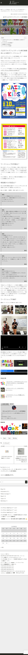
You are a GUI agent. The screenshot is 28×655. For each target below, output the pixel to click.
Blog (2, 489)
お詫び (7, 554)
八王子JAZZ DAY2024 (7, 569)
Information (4, 491)
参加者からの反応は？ (6, 44)
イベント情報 (4, 557)
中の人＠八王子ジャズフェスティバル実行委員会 (15, 17)
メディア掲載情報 (11, 562)
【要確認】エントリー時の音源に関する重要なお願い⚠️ (14, 519)
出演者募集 (9, 573)
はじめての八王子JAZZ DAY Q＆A (10, 555)
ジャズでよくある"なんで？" (14, 557)
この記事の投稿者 (5, 404)
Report (4, 438)
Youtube (3, 554)
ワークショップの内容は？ (7, 42)
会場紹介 (13, 564)
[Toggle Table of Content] (24, 38)
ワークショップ (6, 443)
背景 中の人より (18, 573)
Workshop (15, 438)
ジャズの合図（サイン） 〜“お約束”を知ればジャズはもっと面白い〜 (14, 559)
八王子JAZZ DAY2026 (20, 571)
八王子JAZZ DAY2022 (7, 566)
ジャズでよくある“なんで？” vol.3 (9, 508)
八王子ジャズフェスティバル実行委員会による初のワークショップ (13, 40)
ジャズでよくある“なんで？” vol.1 (9, 512)
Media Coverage (5, 494)
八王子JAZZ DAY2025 (7, 571)
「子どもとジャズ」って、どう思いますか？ (15, 388)
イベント (22, 555)
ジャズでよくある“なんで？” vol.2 (9, 510)
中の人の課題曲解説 (5, 564)
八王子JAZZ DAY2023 (7, 567)
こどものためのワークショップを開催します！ (15, 395)
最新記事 (12, 404)
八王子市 (3, 573)
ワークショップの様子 (6, 46)
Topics (9, 438)
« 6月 (2, 547)
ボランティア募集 (4, 562)
